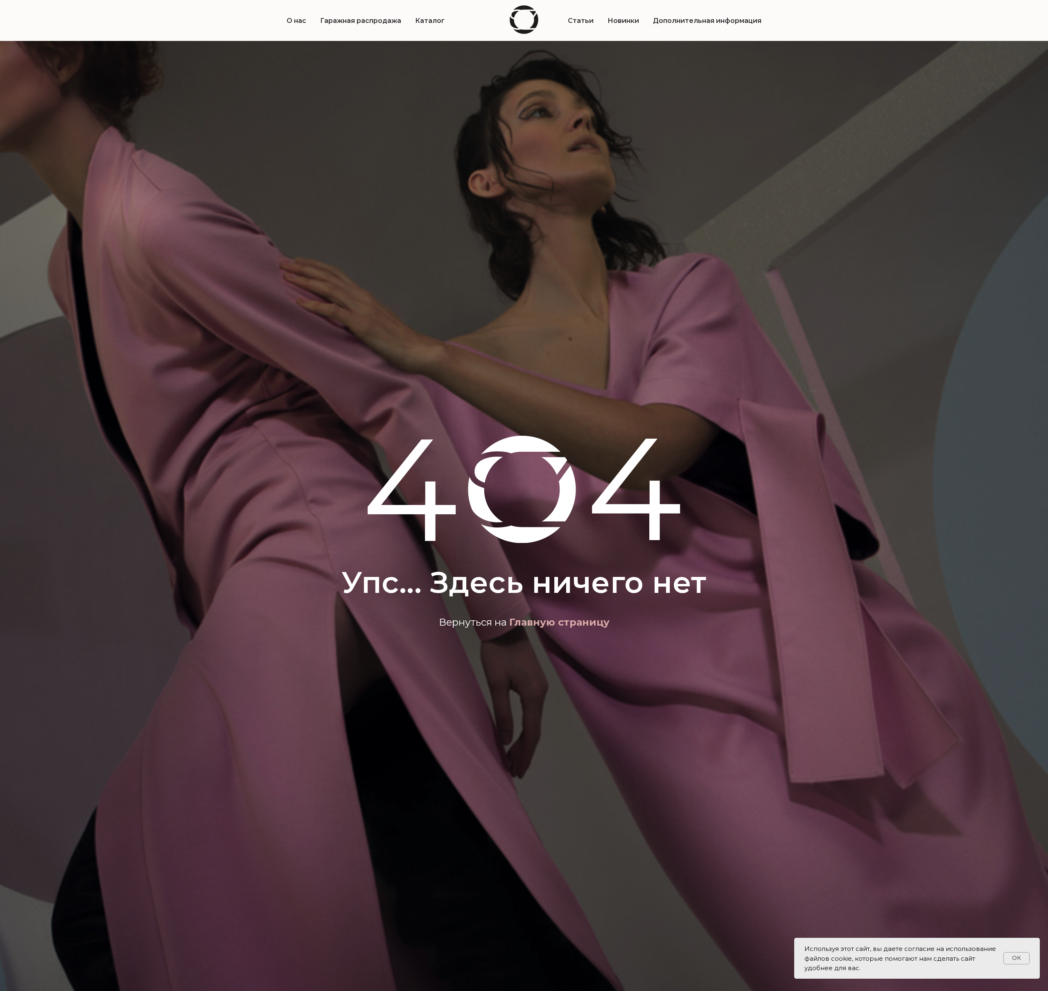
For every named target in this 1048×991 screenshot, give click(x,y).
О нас (296, 21)
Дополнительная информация (707, 21)
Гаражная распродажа (360, 21)
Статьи (581, 21)
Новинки (623, 21)
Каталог (430, 21)
